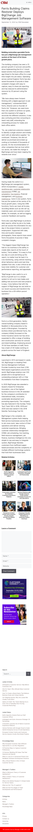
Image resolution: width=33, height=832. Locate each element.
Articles (4, 799)
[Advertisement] (16, 646)
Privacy (4, 816)
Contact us (5, 819)
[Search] (28, 674)
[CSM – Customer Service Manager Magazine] (4, 2)
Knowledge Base (7, 806)
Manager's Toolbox (8, 804)
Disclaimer (5, 823)
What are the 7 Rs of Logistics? (11, 785)
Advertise (5, 821)
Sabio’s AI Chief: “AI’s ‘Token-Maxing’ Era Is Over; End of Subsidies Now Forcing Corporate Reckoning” (15, 703)
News (4, 801)
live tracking (15, 194)
